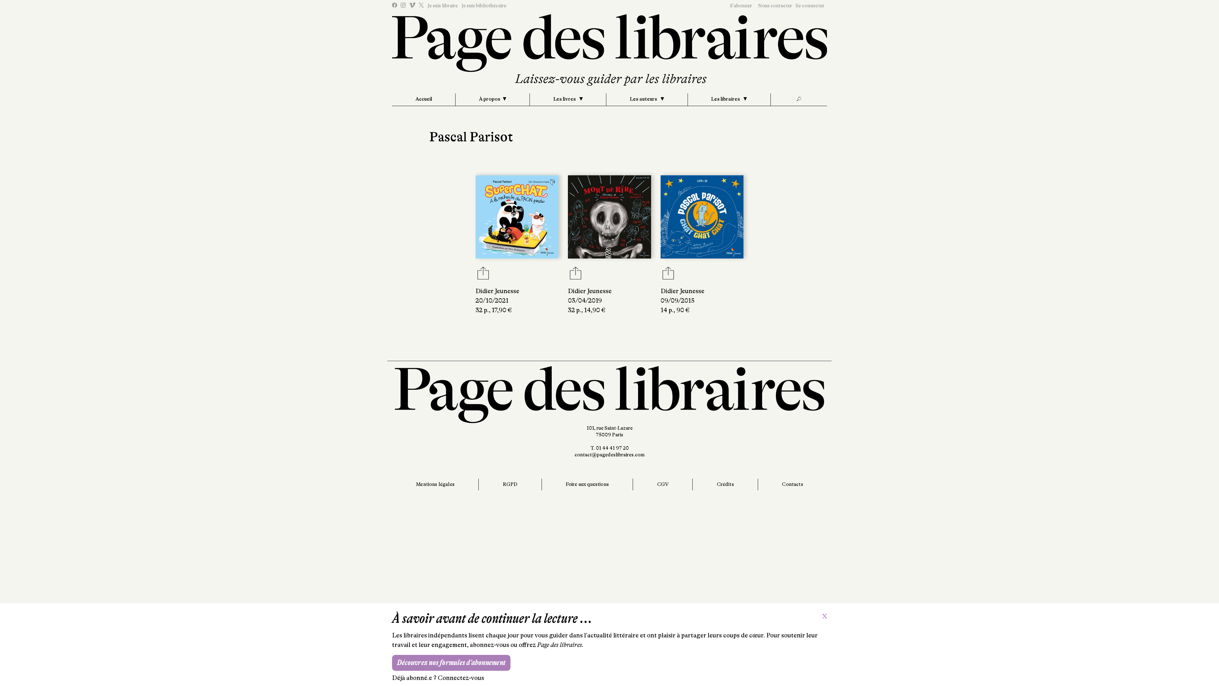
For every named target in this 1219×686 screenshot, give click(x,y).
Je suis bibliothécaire (483, 6)
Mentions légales (435, 484)
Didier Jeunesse (497, 291)
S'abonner (741, 6)
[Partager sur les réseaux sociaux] (483, 275)
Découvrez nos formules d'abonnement (451, 662)
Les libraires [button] (726, 99)
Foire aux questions (587, 484)
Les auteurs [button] (644, 99)
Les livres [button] (565, 99)
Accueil (424, 99)
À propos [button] (489, 99)
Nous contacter (775, 6)
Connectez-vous (461, 678)
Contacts (792, 484)
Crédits (725, 484)
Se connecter (810, 6)
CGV (663, 484)
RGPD (510, 484)
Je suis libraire (442, 6)
